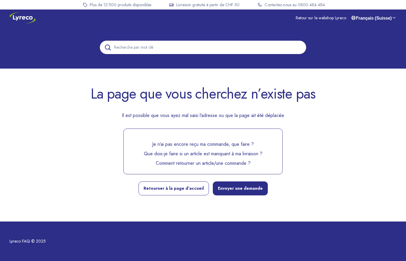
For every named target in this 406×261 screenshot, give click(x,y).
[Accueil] (23, 18)
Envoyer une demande (240, 188)
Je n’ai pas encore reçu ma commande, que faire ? (203, 144)
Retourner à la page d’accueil (174, 188)
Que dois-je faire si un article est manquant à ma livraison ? (203, 153)
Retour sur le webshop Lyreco (321, 18)
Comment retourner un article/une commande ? (203, 163)
